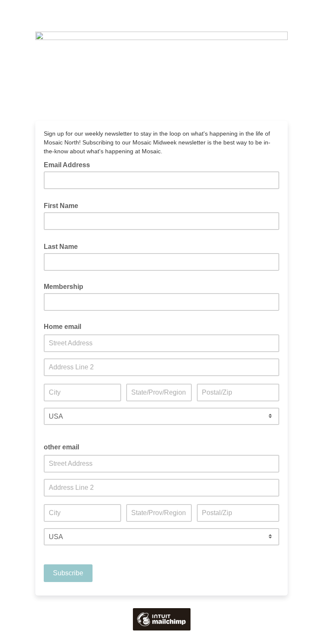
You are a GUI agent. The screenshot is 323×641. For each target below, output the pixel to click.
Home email (62, 326)
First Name (63, 205)
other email (61, 447)
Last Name (63, 246)
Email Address (69, 164)
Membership (63, 286)
